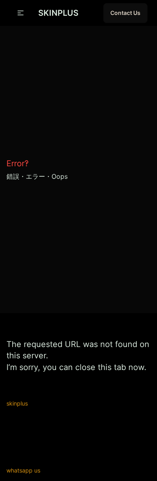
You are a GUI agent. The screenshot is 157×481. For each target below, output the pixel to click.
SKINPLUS (58, 13)
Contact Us (125, 12)
